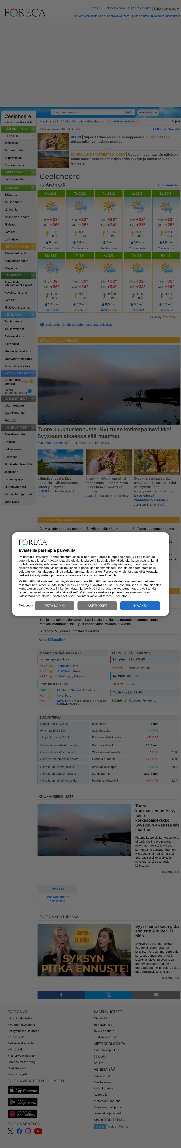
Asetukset (97, 606)
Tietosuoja (26, 605)
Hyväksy (140, 606)
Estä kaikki (55, 606)
